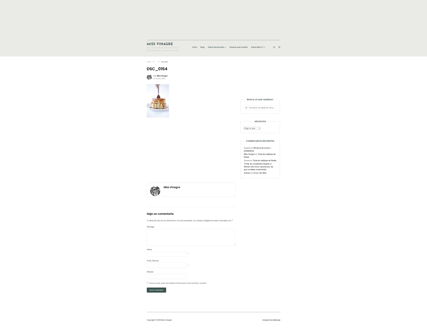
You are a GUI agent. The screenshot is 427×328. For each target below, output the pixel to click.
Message (150, 227)
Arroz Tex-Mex (259, 173)
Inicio (194, 47)
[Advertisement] (213, 18)
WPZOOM (276, 320)
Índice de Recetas (216, 47)
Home (149, 62)
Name (149, 249)
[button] (279, 47)
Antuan (247, 173)
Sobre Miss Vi (257, 47)
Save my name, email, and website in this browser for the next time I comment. (177, 283)
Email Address (153, 261)
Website (150, 272)
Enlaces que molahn (239, 47)
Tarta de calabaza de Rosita (264, 160)
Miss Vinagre (160, 44)
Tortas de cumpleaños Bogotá (256, 164)
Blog (202, 47)
